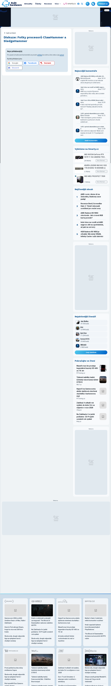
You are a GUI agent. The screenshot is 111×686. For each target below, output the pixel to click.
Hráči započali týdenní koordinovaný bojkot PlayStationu (93, 627)
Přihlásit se (103, 4)
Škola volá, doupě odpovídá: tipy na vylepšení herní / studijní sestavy (15, 638)
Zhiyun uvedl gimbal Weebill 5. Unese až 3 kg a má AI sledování (95, 679)
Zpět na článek (11, 33)
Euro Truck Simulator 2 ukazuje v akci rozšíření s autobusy (67, 679)
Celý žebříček (91, 352)
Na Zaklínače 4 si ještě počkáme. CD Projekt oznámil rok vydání (86, 416)
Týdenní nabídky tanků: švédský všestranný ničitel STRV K (87, 379)
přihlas (40, 55)
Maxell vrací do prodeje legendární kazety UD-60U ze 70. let (87, 368)
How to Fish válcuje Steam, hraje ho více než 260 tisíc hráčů (14, 629)
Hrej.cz (79, 421)
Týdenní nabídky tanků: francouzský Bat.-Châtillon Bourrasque (41, 679)
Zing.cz (79, 410)
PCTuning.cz (81, 373)
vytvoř (62, 55)
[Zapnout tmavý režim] (93, 4)
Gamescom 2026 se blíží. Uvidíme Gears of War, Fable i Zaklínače (15, 620)
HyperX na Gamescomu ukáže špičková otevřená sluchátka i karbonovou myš (87, 392)
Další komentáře (91, 140)
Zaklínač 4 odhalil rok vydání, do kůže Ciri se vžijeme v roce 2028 (86, 405)
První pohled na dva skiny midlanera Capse (14, 669)
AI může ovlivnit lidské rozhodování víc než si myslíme (66, 638)
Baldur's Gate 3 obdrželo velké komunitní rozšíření (94, 619)
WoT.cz (79, 384)
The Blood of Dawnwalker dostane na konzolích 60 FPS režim (95, 636)
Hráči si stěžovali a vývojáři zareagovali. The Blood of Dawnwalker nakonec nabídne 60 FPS (42, 621)
